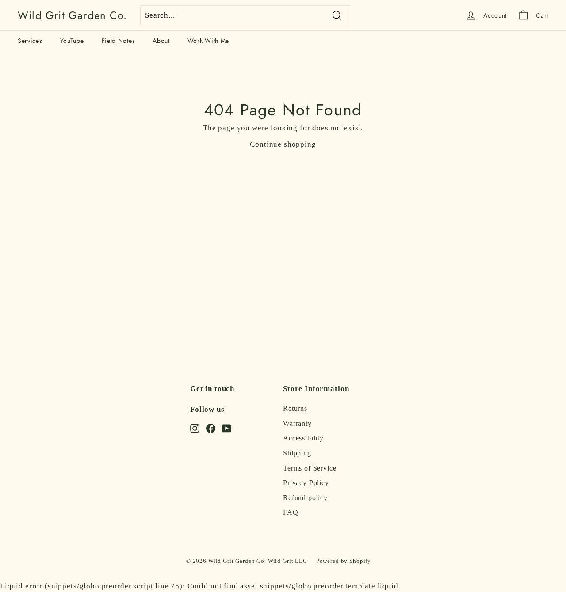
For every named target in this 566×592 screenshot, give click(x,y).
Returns (295, 408)
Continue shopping (283, 144)
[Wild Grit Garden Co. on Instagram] (194, 427)
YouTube (72, 40)
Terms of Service (310, 468)
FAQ (290, 512)
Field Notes (118, 40)
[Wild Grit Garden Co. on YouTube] (226, 427)
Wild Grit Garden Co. (72, 15)
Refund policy (305, 497)
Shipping (297, 453)
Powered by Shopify (343, 561)
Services (30, 40)
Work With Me (208, 40)
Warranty (297, 423)
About (161, 40)
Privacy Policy (306, 482)
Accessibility (303, 438)
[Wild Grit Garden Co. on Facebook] (210, 427)
